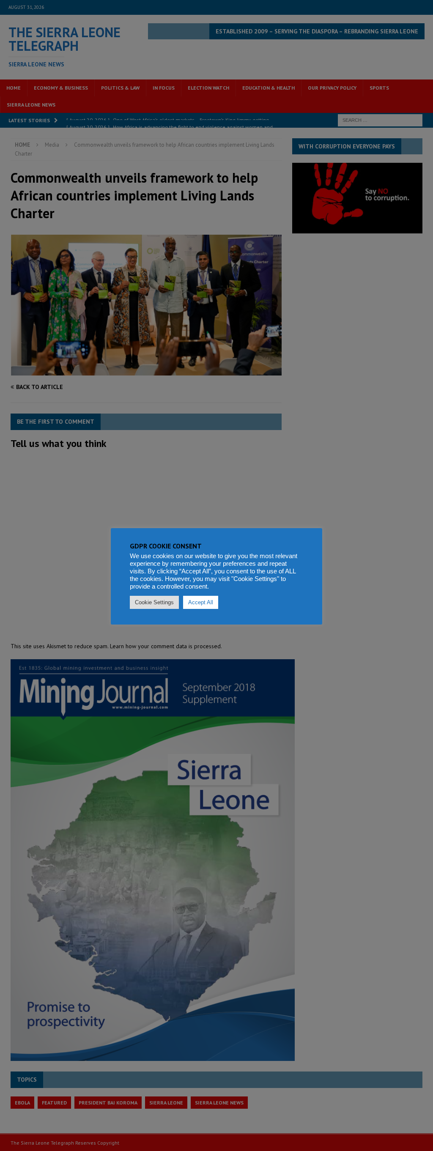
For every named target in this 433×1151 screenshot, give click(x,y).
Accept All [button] (200, 602)
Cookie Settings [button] (154, 602)
